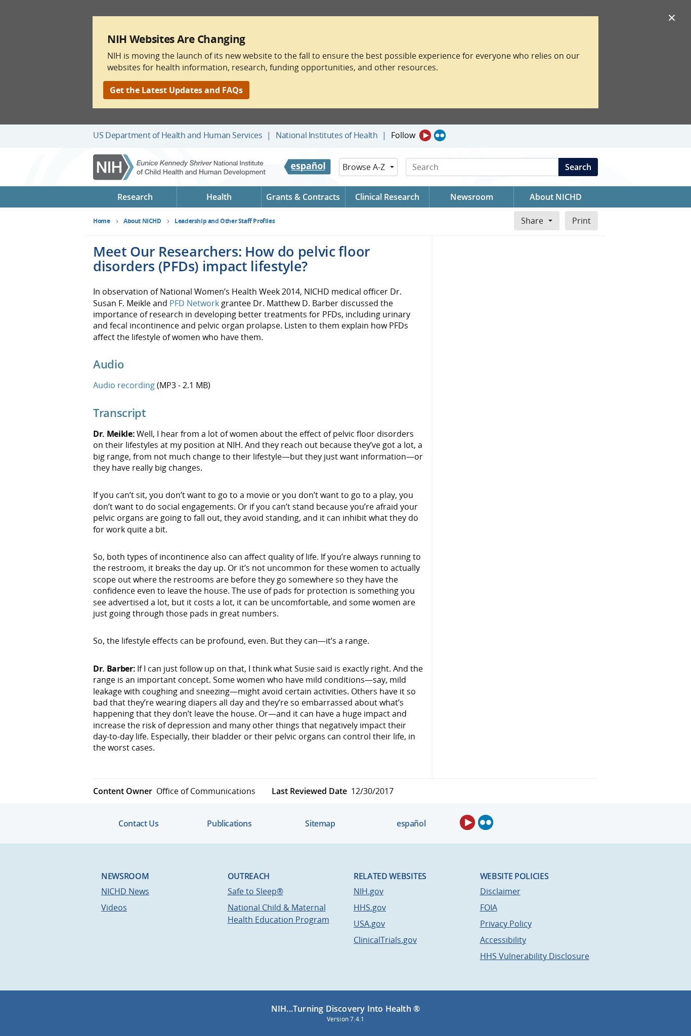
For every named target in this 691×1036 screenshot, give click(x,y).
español (411, 823)
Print (581, 220)
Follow (403, 135)
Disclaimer (500, 891)
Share (532, 220)
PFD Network (194, 303)
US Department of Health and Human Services (178, 135)
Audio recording (124, 385)
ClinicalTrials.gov (385, 939)
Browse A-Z (363, 167)
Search (578, 167)
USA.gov (369, 923)
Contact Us (138, 823)
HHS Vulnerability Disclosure (534, 956)
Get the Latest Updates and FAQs (176, 90)
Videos (114, 907)
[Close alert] (672, 17)
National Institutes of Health (326, 135)
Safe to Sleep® (255, 891)
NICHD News (125, 891)
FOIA (488, 907)
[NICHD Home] (180, 167)
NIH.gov (368, 891)
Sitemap (320, 823)
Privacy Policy (506, 923)
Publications (229, 823)
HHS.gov (370, 907)
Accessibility (503, 939)
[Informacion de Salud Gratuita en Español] (307, 167)
